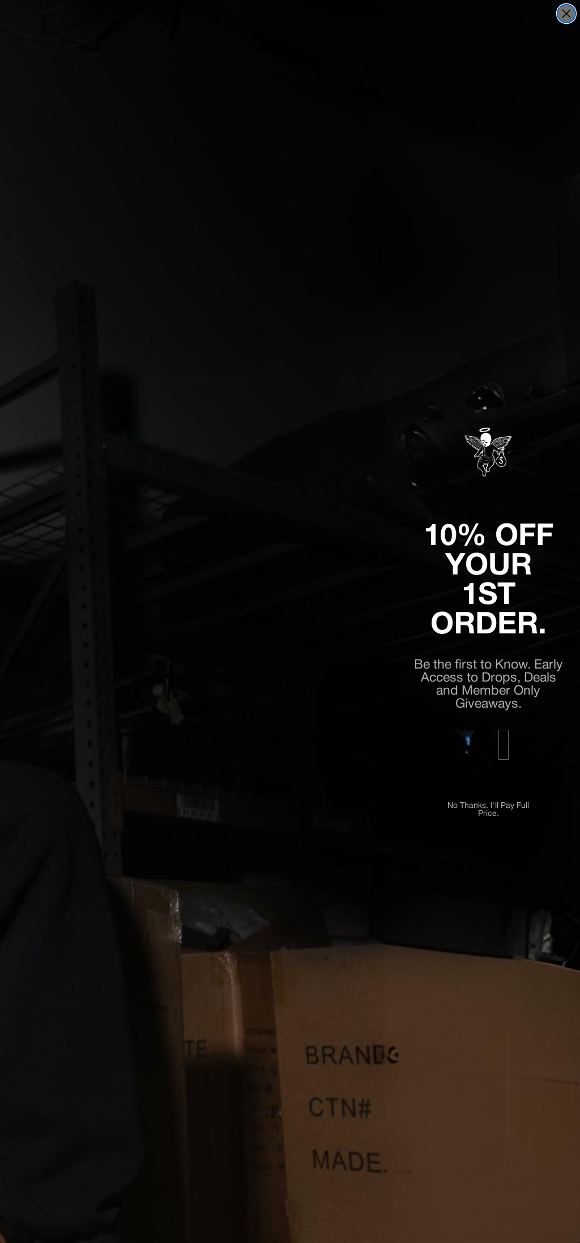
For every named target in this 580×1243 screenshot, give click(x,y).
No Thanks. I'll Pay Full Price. (488, 806)
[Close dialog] (566, 14)
